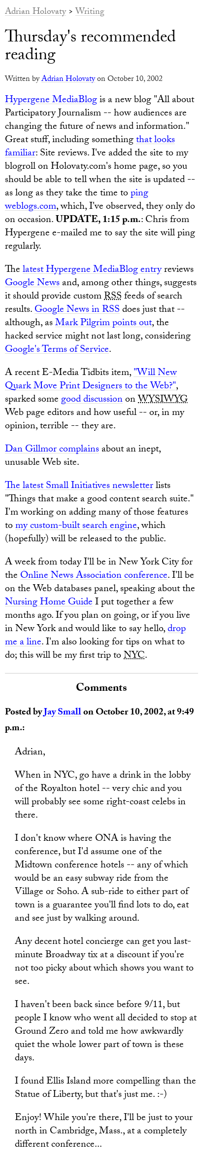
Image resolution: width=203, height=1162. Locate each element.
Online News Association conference (94, 576)
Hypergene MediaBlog (51, 100)
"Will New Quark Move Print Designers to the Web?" (91, 380)
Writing (89, 12)
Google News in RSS (77, 310)
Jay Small (62, 713)
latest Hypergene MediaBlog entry (92, 270)
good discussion (92, 400)
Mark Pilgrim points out (103, 323)
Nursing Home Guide (49, 603)
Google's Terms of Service (57, 350)
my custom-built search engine (76, 526)
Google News (32, 283)
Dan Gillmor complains (52, 450)
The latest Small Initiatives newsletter (79, 486)
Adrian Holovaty (35, 12)
